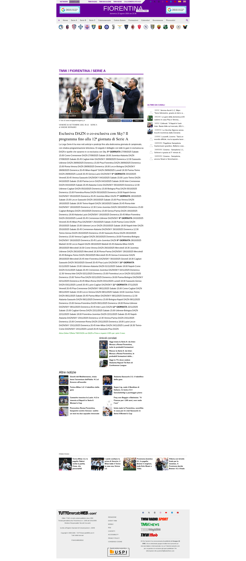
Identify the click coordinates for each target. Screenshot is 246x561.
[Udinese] (178, 27)
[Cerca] (187, 20)
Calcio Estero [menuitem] (120, 20)
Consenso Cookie (115, 541)
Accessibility (113, 534)
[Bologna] (67, 27)
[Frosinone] (93, 27)
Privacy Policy (114, 538)
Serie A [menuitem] (74, 20)
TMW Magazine (105, 1)
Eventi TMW (112, 521)
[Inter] (106, 27)
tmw (63, 71)
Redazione (112, 517)
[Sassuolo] (165, 27)
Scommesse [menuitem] (158, 20)
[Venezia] (185, 27)
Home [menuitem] (65, 20)
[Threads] (159, 2)
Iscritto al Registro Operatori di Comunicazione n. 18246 (77, 528)
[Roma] (159, 27)
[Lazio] (119, 27)
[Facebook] (150, 2)
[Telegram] (171, 2)
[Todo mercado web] (179, 1)
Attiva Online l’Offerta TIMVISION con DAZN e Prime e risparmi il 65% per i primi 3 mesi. (92, 333)
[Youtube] (167, 2)
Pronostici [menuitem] (170, 20)
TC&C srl (69, 518)
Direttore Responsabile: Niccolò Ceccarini (77, 523)
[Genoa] (100, 27)
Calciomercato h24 (132, 1)
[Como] (80, 27)
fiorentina (80, 71)
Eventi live (74, 1)
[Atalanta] (61, 27)
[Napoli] (145, 27)
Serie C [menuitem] (92, 20)
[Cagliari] (74, 27)
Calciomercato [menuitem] (104, 20)
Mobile (110, 524)
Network (64, 1)
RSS (109, 527)
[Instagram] (163, 2)
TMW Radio (92, 1)
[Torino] (172, 27)
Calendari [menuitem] (145, 20)
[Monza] (139, 27)
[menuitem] (59, 20)
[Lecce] (126, 27)
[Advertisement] (123, 434)
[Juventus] (113, 27)
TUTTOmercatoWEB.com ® (85, 533)
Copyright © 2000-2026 (68, 533)
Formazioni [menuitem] (133, 20)
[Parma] (152, 27)
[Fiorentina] (87, 27)
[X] (155, 2)
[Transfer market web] (184, 1)
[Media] (175, 2)
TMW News (117, 1)
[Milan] (132, 27)
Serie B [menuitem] (83, 20)
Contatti (111, 531)
